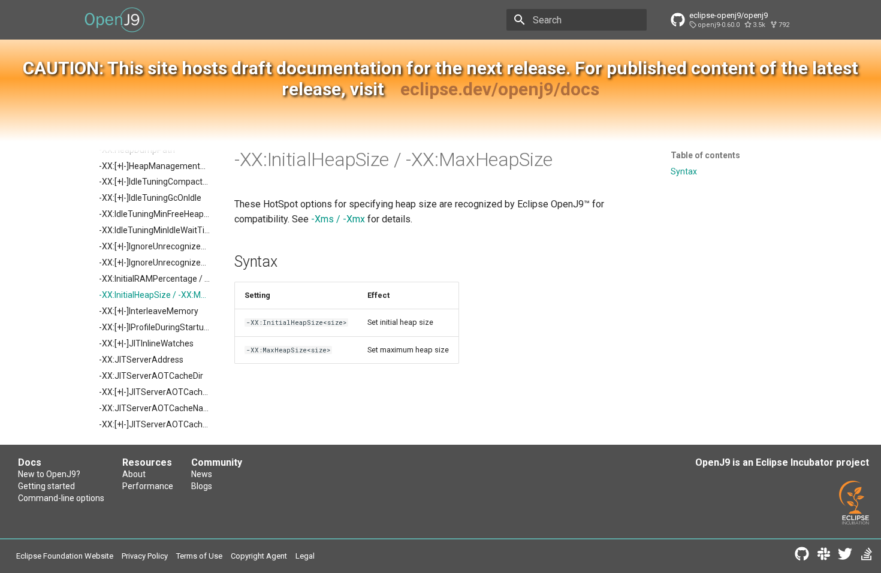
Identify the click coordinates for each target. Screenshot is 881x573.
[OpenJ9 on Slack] (823, 556)
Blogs (201, 486)
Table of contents (705, 155)
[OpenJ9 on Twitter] (845, 556)
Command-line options (61, 498)
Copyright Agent (259, 555)
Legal (305, 555)
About (134, 474)
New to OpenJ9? (49, 474)
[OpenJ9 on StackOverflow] (866, 556)
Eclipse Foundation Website (64, 555)
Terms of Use (199, 555)
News (201, 474)
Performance (147, 486)
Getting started (46, 486)
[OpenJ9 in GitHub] (801, 556)
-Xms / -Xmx (338, 219)
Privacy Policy (145, 555)
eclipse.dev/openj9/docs (499, 89)
